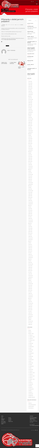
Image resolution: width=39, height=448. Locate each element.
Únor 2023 (29, 145)
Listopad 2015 (30, 277)
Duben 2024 (30, 123)
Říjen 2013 (29, 317)
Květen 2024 (30, 122)
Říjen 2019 (29, 205)
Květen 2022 (30, 158)
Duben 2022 (30, 159)
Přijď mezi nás (10, 421)
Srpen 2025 (30, 97)
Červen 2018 (30, 228)
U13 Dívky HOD (30, 356)
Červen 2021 (30, 176)
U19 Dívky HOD (30, 393)
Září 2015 (29, 280)
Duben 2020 (30, 195)
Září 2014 (29, 299)
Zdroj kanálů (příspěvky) (32, 404)
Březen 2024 (30, 125)
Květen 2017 (30, 247)
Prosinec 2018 (30, 220)
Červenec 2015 (30, 283)
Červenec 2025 (30, 99)
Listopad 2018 (30, 221)
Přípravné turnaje (30, 31)
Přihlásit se (30, 403)
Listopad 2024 (30, 112)
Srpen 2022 (30, 154)
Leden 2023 (30, 146)
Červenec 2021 (30, 174)
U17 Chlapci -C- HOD (31, 379)
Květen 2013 (30, 324)
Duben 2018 (30, 231)
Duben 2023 (30, 141)
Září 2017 (29, 242)
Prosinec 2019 (30, 202)
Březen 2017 (30, 251)
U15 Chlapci (30, 364)
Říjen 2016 (29, 259)
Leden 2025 (30, 109)
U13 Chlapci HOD (31, 353)
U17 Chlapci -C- (30, 377)
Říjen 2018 (29, 223)
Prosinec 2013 (30, 314)
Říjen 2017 (29, 241)
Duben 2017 (30, 249)
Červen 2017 (30, 246)
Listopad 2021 (30, 167)
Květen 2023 (30, 140)
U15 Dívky (29, 367)
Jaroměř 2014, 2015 (30, 26)
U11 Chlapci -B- (30, 338)
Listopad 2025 (30, 94)
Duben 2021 (30, 179)
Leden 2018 (30, 236)
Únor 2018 (29, 234)
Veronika (3, 24)
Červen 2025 (30, 101)
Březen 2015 (30, 290)
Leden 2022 (30, 164)
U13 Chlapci (30, 351)
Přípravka (29, 331)
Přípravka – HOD (30, 333)
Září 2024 (29, 115)
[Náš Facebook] (35, 430)
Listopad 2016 (30, 257)
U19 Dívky (29, 390)
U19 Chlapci (30, 385)
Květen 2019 (30, 211)
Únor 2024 (29, 127)
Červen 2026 (30, 83)
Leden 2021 (30, 180)
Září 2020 (29, 187)
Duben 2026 (30, 86)
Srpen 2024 (30, 117)
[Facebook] (31, 1)
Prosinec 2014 (30, 295)
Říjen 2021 (29, 169)
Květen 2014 (30, 306)
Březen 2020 (30, 197)
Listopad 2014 (30, 296)
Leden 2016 (30, 273)
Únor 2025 (29, 107)
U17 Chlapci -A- (30, 371)
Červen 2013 (30, 322)
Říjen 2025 (29, 96)
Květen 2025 (30, 102)
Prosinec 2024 (30, 110)
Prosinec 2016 (30, 255)
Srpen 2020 (30, 189)
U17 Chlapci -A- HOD (31, 372)
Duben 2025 (30, 104)
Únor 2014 (29, 311)
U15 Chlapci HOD (31, 366)
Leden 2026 (30, 91)
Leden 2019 (30, 218)
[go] (35, 20)
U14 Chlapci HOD (31, 359)
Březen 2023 (30, 143)
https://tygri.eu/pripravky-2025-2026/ (10, 39)
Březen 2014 (30, 309)
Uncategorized (30, 395)
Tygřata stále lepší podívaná (4, 63)
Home (2, 417)
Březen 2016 (30, 270)
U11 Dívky (29, 341)
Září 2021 (29, 171)
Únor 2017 (29, 252)
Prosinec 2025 (30, 92)
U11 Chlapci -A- (30, 335)
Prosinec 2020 (30, 182)
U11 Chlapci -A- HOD (31, 336)
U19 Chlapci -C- (30, 387)
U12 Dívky (29, 348)
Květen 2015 (30, 286)
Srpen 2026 (30, 81)
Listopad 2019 (30, 203)
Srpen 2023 (30, 136)
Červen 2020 (30, 192)
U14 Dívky (29, 361)
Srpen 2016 (30, 262)
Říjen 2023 (29, 133)
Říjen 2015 (29, 278)
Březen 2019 (30, 215)
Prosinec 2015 (30, 275)
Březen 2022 (30, 161)
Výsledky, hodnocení (31, 397)
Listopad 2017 (30, 239)
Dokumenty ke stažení (3, 423)
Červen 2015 (30, 285)
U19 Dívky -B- (30, 392)
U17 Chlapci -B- (30, 374)
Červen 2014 (30, 304)
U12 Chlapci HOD (31, 346)
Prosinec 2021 (30, 166)
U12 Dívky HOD (30, 349)
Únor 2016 (29, 272)
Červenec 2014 (30, 303)
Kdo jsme (9, 420)
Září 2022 (29, 153)
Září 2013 (29, 319)
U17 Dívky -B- (30, 382)
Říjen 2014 (29, 298)
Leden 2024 (30, 128)
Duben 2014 (30, 308)
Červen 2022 (30, 156)
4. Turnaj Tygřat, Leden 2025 (13, 63)
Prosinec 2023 (30, 130)
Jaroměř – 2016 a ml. (30, 36)
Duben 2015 (30, 288)
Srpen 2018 (30, 226)
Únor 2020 (29, 198)
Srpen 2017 (30, 244)
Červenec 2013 (30, 321)
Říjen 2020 (29, 185)
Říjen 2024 (29, 114)
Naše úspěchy (3, 421)
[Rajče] (33, 1)
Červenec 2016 (30, 264)
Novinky (22, 24)
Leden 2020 (30, 200)
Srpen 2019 (30, 208)
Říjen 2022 (29, 151)
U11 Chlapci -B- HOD (31, 340)
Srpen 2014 (30, 301)
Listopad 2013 (30, 316)
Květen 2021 (30, 177)
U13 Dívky (29, 354)
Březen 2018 (30, 233)
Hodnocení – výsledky (3, 419)
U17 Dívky (29, 380)
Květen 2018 (30, 229)
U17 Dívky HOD (30, 384)
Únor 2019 (29, 216)
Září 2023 (29, 135)
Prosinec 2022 (30, 148)
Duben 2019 (30, 213)
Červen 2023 (30, 138)
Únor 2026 (29, 89)
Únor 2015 (29, 291)
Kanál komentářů (31, 406)
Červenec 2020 (30, 190)
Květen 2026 (30, 84)
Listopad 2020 (30, 184)
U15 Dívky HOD (30, 369)
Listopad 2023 (30, 132)
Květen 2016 (30, 267)
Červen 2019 (30, 210)
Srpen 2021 (30, 172)
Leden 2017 (30, 254)
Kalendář (9, 418)
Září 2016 (29, 260)
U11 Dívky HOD (30, 343)
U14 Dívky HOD (30, 362)
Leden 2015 (30, 293)
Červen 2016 (30, 265)
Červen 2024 (30, 120)
